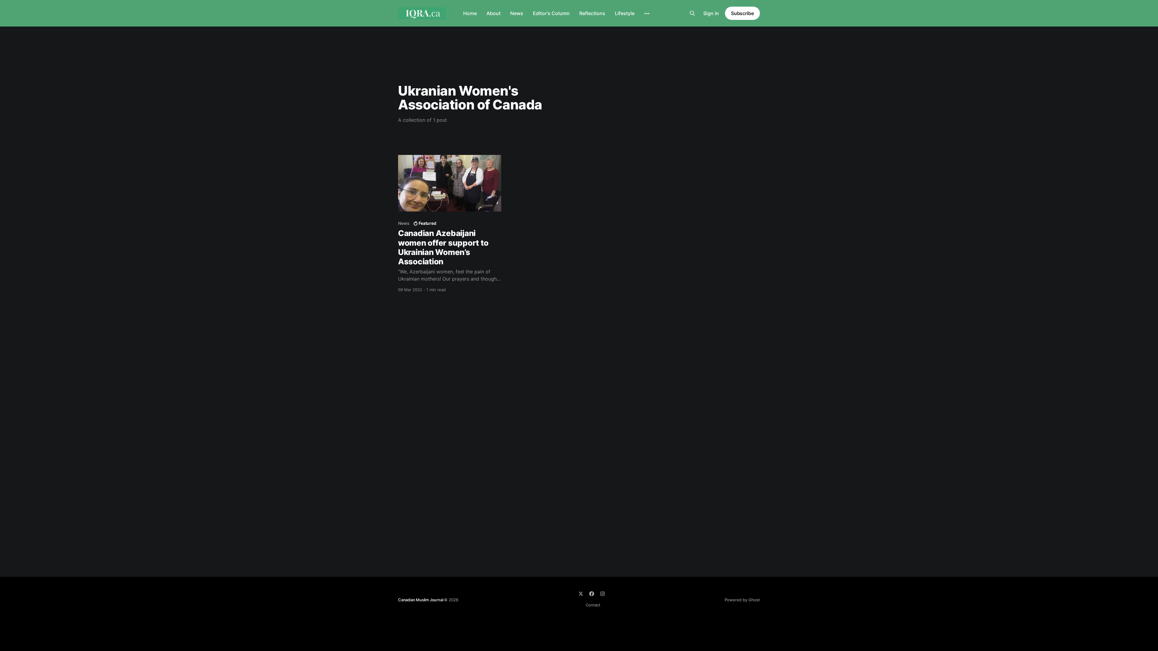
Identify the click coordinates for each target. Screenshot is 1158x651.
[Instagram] (602, 593)
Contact (593, 604)
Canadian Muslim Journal (421, 599)
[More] (646, 13)
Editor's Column (551, 13)
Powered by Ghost (742, 599)
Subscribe (742, 13)
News (516, 13)
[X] (580, 593)
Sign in (711, 13)
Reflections (592, 13)
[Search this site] (692, 13)
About (493, 13)
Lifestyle (624, 13)
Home (470, 13)
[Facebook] (591, 593)
